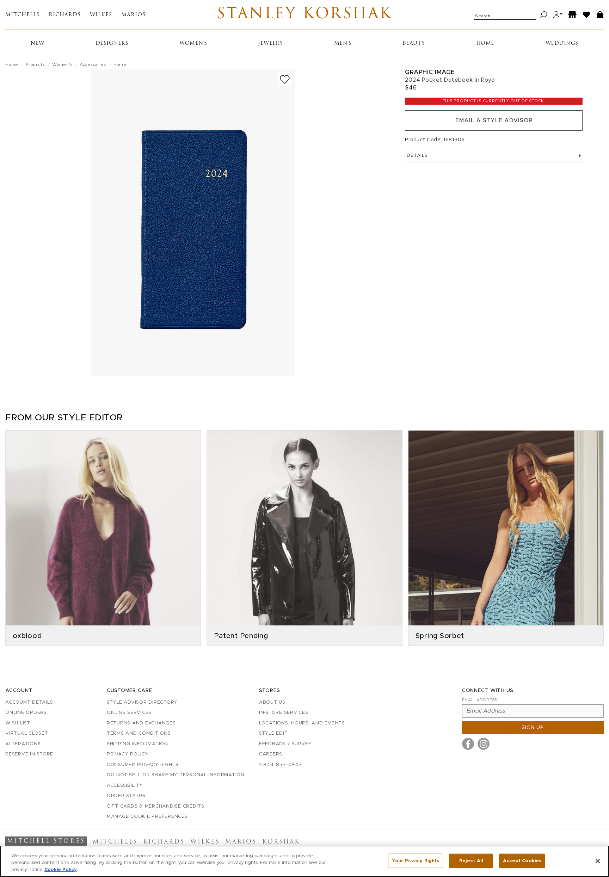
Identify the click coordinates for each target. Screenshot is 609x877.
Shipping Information (137, 744)
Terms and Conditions (139, 733)
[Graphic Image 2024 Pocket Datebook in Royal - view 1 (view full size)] (193, 222)
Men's (343, 43)
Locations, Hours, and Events (302, 723)
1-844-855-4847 (280, 764)
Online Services (129, 712)
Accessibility (125, 785)
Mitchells (22, 15)
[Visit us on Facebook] (468, 744)
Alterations (23, 744)
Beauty (413, 43)
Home (485, 43)
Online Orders (26, 712)
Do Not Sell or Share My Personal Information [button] (176, 775)
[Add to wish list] (285, 79)
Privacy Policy (128, 754)
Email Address (479, 700)
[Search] (543, 15)
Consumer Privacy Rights (143, 764)
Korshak (281, 842)
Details (417, 155)
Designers (112, 43)
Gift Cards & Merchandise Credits (155, 806)
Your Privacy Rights (415, 860)
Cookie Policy (60, 869)
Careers (270, 754)
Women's (193, 43)
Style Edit (273, 733)
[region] (304, 861)
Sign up (533, 727)
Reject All (471, 860)
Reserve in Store (29, 754)
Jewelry (270, 43)
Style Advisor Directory (142, 702)
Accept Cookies (522, 860)
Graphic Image (430, 72)
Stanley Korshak (304, 14)
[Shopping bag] (600, 15)
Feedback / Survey (285, 744)
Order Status (126, 795)
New (37, 43)
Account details (29, 702)
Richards (65, 15)
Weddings (562, 43)
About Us (272, 702)
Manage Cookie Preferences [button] (147, 816)
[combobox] (505, 15)
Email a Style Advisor (494, 120)
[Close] (597, 861)
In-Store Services (283, 712)
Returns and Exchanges (141, 723)
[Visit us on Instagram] (484, 744)
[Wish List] (587, 15)
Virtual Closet (26, 733)
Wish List (17, 723)
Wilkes (101, 15)
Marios (133, 15)
